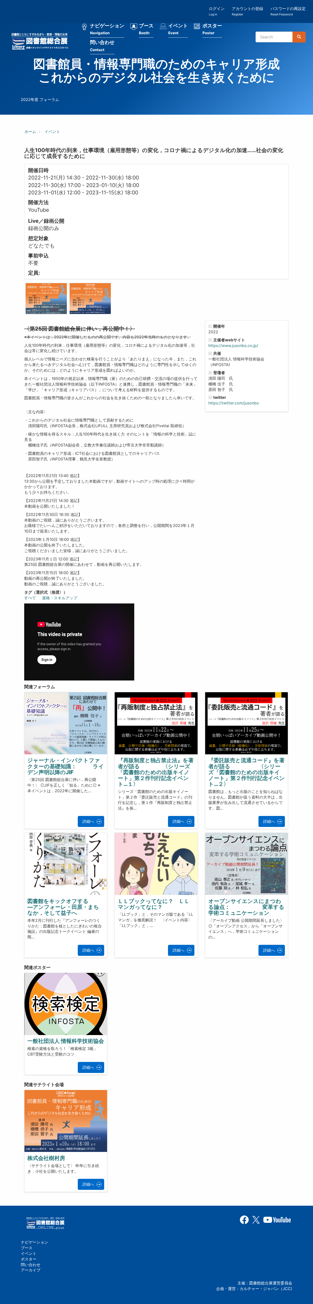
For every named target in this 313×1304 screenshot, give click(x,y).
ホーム (30, 131)
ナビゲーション (107, 29)
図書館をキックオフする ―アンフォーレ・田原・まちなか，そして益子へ (90, 907)
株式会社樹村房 (46, 1158)
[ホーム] (41, 42)
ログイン (216, 11)
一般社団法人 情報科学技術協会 (65, 1041)
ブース (146, 29)
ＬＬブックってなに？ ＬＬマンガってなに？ (154, 904)
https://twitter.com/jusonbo (233, 403)
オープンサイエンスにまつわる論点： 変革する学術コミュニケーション (246, 907)
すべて (30, 597)
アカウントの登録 (247, 11)
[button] (46, 298)
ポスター (212, 29)
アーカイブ (30, 1270)
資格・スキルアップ (59, 597)
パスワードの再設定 (288, 11)
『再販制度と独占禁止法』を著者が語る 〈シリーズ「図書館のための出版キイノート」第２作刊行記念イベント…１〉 (156, 772)
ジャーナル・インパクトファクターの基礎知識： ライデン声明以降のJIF (65, 766)
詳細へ (88, 821)
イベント (178, 29)
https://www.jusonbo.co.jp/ (233, 345)
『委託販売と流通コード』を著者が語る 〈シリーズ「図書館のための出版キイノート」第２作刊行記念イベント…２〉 (246, 772)
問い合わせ (102, 45)
